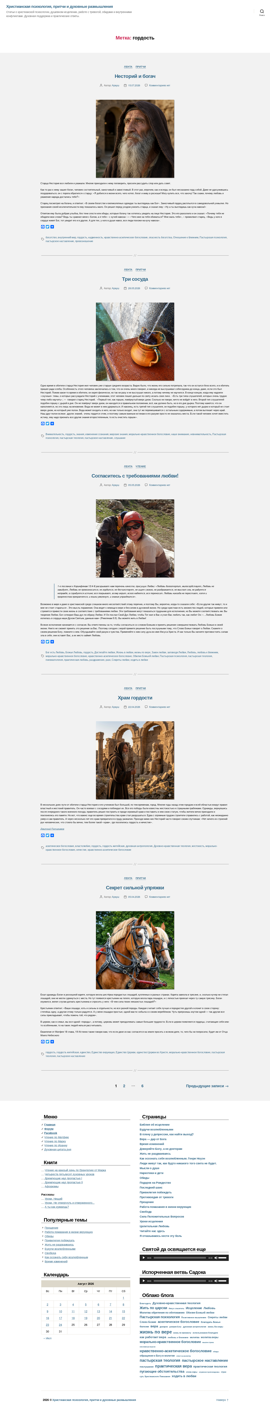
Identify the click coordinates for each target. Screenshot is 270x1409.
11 (73, 1311)
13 (98, 1311)
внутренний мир (67, 237)
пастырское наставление (60, 241)
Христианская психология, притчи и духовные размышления (59, 6)
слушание (119, 438)
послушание (146, 1366)
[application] (184, 1258)
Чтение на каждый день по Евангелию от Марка (75, 1170)
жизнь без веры (215, 1326)
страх (223, 1371)
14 (110, 1311)
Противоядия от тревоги (156, 1197)
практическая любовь (76, 660)
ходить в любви (139, 660)
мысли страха (208, 1342)
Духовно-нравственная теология (172, 846)
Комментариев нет (159, 85)
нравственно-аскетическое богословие (126, 237)
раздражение (96, 660)
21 (110, 1318)
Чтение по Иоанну (55, 1145)
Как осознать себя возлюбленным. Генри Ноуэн (172, 1158)
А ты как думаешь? (57, 1207)
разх (108, 660)
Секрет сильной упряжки (135, 887)
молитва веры (209, 1337)
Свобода (50, 1253)
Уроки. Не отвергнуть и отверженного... (70, 1203)
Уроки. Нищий (53, 1198)
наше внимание (180, 434)
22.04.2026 (134, 707)
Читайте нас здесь (152, 1231)
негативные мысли (147, 1346)
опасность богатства (160, 237)
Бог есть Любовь (55, 652)
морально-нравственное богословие (149, 434)
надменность (95, 237)
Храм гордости (135, 697)
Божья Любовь (73, 652)
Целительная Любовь (154, 1226)
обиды (216, 1351)
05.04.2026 (134, 897)
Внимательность (55, 434)
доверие (164, 1326)
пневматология (54, 660)
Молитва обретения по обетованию (162, 1312)
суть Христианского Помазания (155, 1376)
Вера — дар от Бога (153, 1139)
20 (98, 1318)
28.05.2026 (134, 288)
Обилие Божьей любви (146, 656)
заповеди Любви (176, 652)
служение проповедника (209, 1372)
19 (85, 1318)
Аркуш (115, 85)
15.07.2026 (134, 85)
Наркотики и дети (151, 1173)
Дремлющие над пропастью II (64, 1182)
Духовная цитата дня (57, 1149)
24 (60, 1325)
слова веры (191, 1371)
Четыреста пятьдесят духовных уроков (69, 1174)
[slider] (222, 1257)
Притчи (141, 66)
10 (60, 1311)
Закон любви (159, 652)
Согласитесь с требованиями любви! (135, 475)
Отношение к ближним (185, 237)
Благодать (145, 1303)
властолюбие (82, 846)
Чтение (141, 466)
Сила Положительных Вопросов (162, 1216)
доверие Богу (175, 1326)
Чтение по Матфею (56, 1137)
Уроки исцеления (151, 1221)
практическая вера (173, 1366)
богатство (51, 237)
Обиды (49, 1236)
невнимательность (200, 434)
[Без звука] (216, 1257)
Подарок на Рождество (155, 1183)
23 (47, 1325)
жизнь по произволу (182, 1332)
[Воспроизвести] (143, 1257)
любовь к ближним (207, 652)
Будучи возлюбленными (60, 1249)
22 (123, 1318)
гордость (82, 237)
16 (47, 1318)
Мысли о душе (149, 1168)
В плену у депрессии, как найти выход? (167, 1134)
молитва (194, 1337)
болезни (144, 1326)
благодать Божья (210, 1322)
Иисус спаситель (176, 1308)
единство (85, 1052)
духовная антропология (139, 846)
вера (154, 1326)
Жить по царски (153, 1307)
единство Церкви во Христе (152, 1052)
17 (60, 1318)
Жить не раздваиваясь (59, 1244)
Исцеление (194, 1308)
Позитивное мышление (193, 1317)
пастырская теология (72, 438)
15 (123, 1311)
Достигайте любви (104, 652)
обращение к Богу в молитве (157, 1355)
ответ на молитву (183, 1356)
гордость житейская (113, 846)
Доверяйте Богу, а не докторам (161, 1149)
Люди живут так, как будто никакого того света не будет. (178, 1163)
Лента (128, 66)
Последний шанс (151, 1187)
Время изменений (56, 1261)
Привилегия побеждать (60, 1240)
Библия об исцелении (155, 1124)
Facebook (50, 1133)
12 (85, 1311)
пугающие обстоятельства (162, 1371)
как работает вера (153, 1337)
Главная (49, 1124)
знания (80, 434)
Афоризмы (51, 1186)
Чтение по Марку (55, 1141)
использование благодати (205, 1332)
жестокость (198, 846)
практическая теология (210, 1366)
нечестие (81, 849)
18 (73, 1318)
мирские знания (119, 434)
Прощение (51, 1227)
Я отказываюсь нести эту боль (161, 1236)
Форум (48, 1129)
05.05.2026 (134, 485)
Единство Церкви (125, 1052)
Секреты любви (120, 660)
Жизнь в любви (124, 652)
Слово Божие (148, 1322)
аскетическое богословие (60, 846)
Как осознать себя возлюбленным (66, 1257)
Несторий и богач (135, 75)
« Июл (47, 1338)
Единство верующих (103, 1052)
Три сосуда (135, 278)
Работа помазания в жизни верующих (69, 1232)
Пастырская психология (213, 237)
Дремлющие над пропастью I (63, 1178)
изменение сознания (97, 434)
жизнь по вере (142, 652)
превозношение (84, 241)
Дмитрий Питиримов (52, 828)
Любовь (191, 652)
